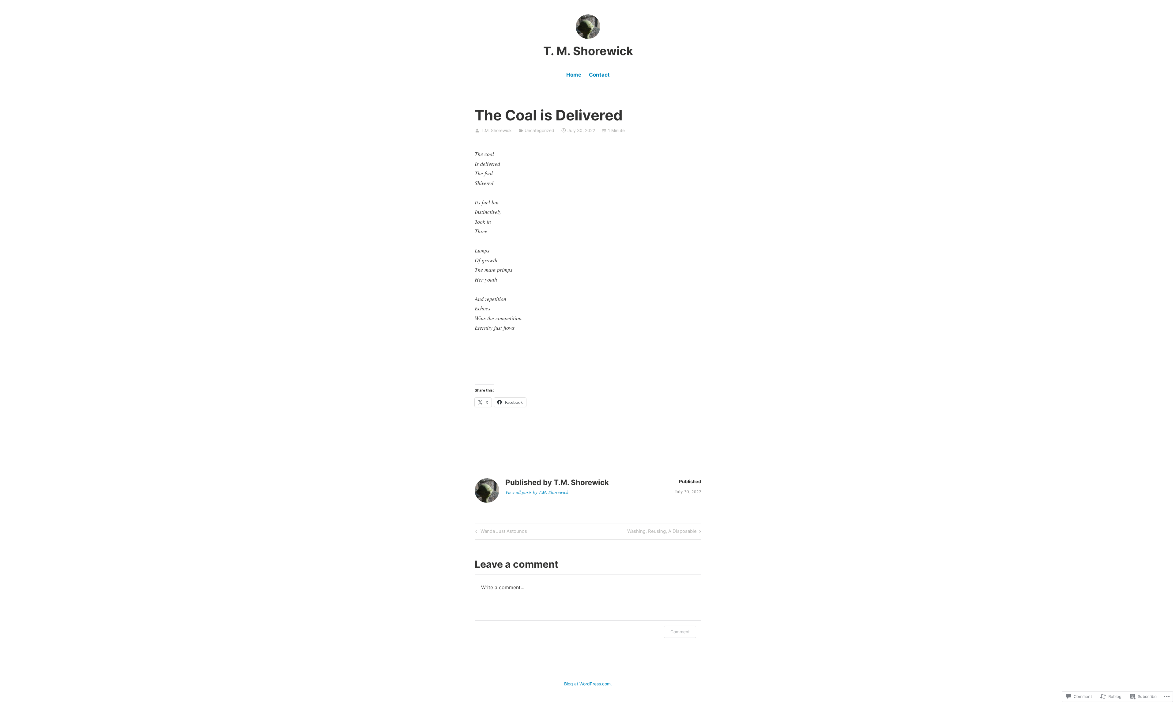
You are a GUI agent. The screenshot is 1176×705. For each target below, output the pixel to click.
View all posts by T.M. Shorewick (536, 492)
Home (573, 75)
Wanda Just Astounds (500, 532)
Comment (680, 631)
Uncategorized (539, 130)
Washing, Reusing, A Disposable (662, 532)
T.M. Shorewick (496, 130)
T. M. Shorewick (588, 51)
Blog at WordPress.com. (588, 683)
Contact (599, 75)
